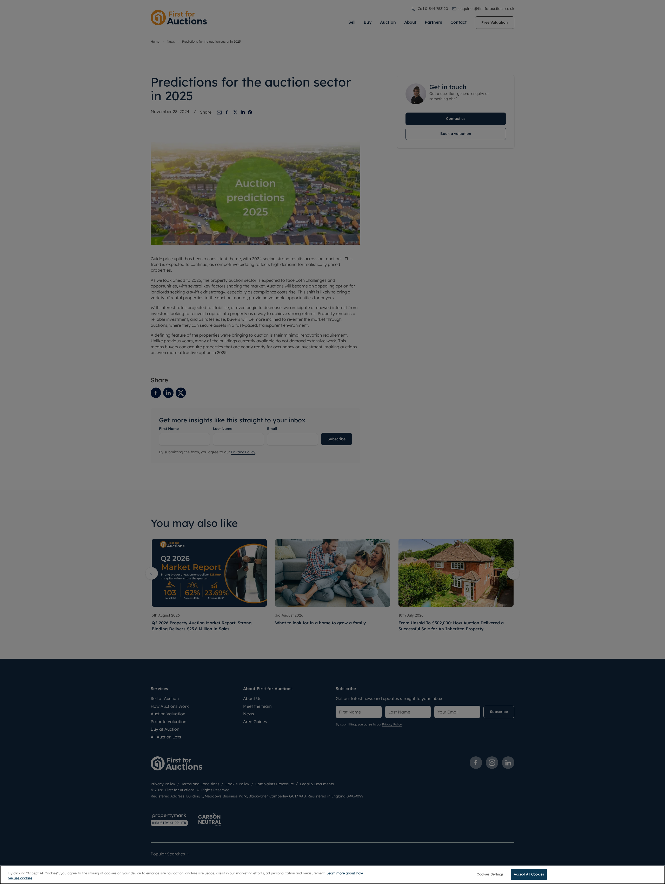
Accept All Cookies (529, 874)
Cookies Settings (490, 874)
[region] (332, 875)
